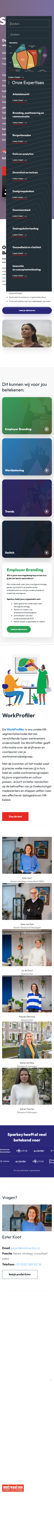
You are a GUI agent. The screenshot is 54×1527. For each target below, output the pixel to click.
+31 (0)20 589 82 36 (28, 1264)
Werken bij (7, 1463)
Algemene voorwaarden (13, 1505)
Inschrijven (14, 1437)
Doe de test (15, 816)
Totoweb (22, 1519)
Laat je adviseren (27, 310)
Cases (5, 1456)
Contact (6, 1467)
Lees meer (14, 77)
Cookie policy (8, 1508)
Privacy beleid (8, 1502)
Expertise (7, 1442)
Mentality (7, 1445)
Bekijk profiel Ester (20, 1274)
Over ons (7, 1459)
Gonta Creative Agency (41, 1519)
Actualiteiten (9, 1452)
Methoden (7, 1449)
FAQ (4, 1470)
